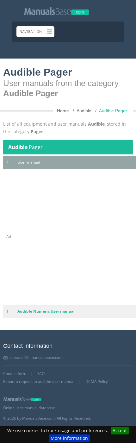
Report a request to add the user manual (38, 381)
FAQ (41, 373)
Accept (120, 430)
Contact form (14, 373)
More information (69, 438)
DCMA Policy (96, 381)
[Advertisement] (68, 237)
